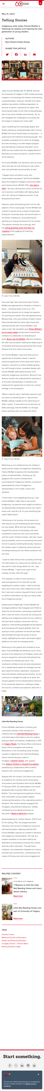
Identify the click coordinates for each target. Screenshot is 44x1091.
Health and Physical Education (14, 940)
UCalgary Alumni (8, 943)
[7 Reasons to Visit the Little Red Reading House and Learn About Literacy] (7, 886)
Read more (18, 896)
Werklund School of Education (14, 937)
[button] (8, 54)
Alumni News (22, 943)
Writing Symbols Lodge (11, 946)
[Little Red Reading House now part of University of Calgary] (7, 912)
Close (38, 1075)
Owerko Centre (8, 934)
